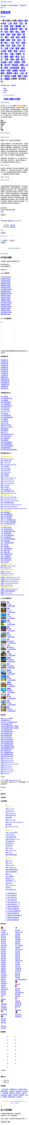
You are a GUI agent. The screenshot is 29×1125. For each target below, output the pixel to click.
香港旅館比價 (4, 367)
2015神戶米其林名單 (11, 897)
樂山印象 (3, 974)
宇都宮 (18, 54)
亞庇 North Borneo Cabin (7, 760)
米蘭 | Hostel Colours (6, 571)
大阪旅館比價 (4, 362)
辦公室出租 (4, 1095)
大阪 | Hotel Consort (6, 472)
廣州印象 (3, 936)
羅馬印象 (17, 1006)
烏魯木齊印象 (4, 989)
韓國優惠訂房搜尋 (6, 283)
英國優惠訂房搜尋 (6, 299)
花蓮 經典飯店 (4, 440)
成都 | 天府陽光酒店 (6, 560)
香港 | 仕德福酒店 (5, 512)
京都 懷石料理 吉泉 (10, 815)
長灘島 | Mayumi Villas (6, 593)
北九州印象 (18, 979)
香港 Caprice (8, 852)
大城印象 (3, 1022)
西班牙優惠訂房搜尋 (6, 306)
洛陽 (13, 34)
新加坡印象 (4, 1014)
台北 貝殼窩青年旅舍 (6, 724)
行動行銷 (11, 1093)
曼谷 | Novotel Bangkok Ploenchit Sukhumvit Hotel (13, 508)
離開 (9, 1121)
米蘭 (8, 70)
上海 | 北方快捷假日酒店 (7, 535)
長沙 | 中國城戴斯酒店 (7, 548)
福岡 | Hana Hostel (5, 485)
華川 (6, 43)
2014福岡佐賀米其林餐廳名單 (13, 915)
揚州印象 (3, 951)
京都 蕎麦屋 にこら (10, 880)
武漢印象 (3, 968)
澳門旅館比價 (4, 369)
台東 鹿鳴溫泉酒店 (6, 447)
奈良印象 (17, 957)
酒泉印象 (3, 985)
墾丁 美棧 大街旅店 (6, 436)
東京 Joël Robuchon (10, 813)
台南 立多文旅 (4, 423)
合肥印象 (3, 955)
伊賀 (2, 46)
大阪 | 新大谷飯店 (5, 470)
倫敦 (22, 65)
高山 (23, 59)
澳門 (26, 21)
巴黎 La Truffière (9, 865)
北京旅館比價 (4, 375)
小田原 (3, 51)
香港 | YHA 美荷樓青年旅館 (8, 520)
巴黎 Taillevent (9, 848)
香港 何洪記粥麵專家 (11, 871)
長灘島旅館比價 (5, 379)
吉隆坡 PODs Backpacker (7, 762)
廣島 (6, 57)
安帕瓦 (7, 76)
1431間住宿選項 (11, 704)
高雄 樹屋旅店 (4, 430)
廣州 (12, 32)
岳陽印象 (3, 964)
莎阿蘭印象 (4, 1007)
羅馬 (2, 73)
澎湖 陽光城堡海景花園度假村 (9, 449)
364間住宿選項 (11, 692)
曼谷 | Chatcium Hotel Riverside (9, 497)
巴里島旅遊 (18, 1091)
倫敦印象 (17, 984)
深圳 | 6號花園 (4, 544)
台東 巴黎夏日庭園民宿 (7, 446)
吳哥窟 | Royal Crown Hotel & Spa (9, 581)
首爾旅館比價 (4, 377)
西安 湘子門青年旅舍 (6, 737)
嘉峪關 (18, 26)
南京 (15, 23)
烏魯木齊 (13, 29)
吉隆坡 (17, 62)
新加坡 (15, 65)
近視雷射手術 (13, 1089)
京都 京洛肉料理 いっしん (12, 839)
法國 (9, 703)
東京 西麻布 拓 (9, 843)
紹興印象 (3, 958)
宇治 (19, 46)
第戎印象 (17, 994)
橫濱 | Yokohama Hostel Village (8, 464)
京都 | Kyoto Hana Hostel (7, 479)
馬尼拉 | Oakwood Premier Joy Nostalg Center (12, 594)
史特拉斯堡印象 (19, 992)
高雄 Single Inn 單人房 (6, 427)
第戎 (23, 68)
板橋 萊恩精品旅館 (6, 402)
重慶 (2, 40)
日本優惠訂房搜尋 (6, 282)
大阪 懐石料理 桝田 (10, 837)
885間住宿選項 (11, 661)
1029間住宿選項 (11, 655)
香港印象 (3, 991)
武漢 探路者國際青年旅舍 (8, 747)
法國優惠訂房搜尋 (6, 301)
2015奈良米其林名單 (11, 900)
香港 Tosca (8, 874)
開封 (19, 34)
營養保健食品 (11, 1097)
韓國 (9, 653)
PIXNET (7, 1101)
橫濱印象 (17, 936)
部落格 (5, 90)
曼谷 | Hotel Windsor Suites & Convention (11, 504)
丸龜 (12, 54)
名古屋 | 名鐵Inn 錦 (6, 489)
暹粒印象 (3, 1028)
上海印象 (3, 932)
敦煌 (6, 29)
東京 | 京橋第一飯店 (6, 460)
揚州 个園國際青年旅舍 (7, 752)
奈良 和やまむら (9, 811)
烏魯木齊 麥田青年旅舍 (7, 741)
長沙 (19, 40)
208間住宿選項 (11, 667)
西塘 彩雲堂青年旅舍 (6, 735)
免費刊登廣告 (4, 1091)
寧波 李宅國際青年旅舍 (7, 754)
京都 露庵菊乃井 (9, 841)
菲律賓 (10, 690)
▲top (2, 230)
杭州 (4, 23)
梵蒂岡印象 (18, 1010)
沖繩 (12, 59)
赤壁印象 (3, 966)
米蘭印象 (17, 1001)
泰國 (9, 678)
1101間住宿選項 (11, 649)
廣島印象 (17, 974)
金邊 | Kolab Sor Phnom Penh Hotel (10, 583)
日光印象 (17, 966)
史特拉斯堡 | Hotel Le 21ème (8, 565)
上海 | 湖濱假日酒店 (6, 533)
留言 (12, 220)
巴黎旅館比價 (4, 388)
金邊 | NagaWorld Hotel (7, 585)
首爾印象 (3, 999)
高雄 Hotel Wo (4, 432)
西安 (12, 26)
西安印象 (3, 981)
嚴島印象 (17, 976)
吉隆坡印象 (4, 1004)
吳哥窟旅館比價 (5, 384)
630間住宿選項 (11, 606)
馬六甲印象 (4, 1009)
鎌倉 (23, 48)
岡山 (6, 54)
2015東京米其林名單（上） (12, 902)
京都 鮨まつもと (9, 878)
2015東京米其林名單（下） (12, 904)
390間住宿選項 (11, 674)
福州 (21, 29)
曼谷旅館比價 (4, 371)
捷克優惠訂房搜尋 (6, 310)
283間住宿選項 (11, 624)
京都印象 (17, 958)
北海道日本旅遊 (22, 1089)
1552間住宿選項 (11, 680)
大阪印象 (17, 947)
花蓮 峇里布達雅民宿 (6, 442)
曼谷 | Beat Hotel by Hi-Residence (9, 506)
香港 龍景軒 (8, 817)
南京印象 (3, 947)
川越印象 (17, 934)
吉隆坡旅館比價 (5, 381)
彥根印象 (17, 943)
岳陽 (23, 32)
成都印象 (3, 972)
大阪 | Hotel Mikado (6, 468)
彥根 (15, 51)
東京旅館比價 (4, 363)
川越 (6, 48)
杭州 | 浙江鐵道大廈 (6, 537)
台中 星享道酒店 (5, 409)
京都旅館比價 (4, 360)
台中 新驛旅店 (4, 419)
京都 (13, 46)
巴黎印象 (17, 988)
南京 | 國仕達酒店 (5, 541)
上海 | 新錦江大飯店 (6, 527)
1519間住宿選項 (11, 698)
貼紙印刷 (19, 1097)
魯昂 (6, 68)
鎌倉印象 (17, 938)
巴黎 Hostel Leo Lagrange (7, 769)
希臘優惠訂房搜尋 (6, 308)
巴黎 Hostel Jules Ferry (6, 767)
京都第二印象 (19, 960)
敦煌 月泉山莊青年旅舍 (7, 739)
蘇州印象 (3, 949)
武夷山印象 (4, 945)
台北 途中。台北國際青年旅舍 (9, 722)
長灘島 (7, 79)
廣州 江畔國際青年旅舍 (7, 745)
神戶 (18, 43)
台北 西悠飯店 (4, 396)
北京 (21, 23)
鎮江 (7, 37)
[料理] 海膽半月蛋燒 (12, 99)
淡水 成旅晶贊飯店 (6, 404)
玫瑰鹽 (10, 1095)
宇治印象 (17, 962)
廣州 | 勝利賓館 (5, 546)
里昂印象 (17, 996)
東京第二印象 (19, 932)
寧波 (18, 37)
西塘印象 (3, 962)
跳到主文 (3, 16)
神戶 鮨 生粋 (8, 846)
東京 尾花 (8, 887)
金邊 (14, 76)
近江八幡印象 (19, 945)
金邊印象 (3, 1026)
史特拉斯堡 (14, 68)
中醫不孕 (24, 1093)
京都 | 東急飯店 (5, 474)
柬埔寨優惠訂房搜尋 (6, 293)
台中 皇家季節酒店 (6, 415)
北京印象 (3, 930)
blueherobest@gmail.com (14, 780)
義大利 (10, 709)
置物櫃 (5, 1097)
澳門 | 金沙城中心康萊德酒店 (8, 521)
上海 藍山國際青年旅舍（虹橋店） (10, 728)
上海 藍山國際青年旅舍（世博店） (10, 726)
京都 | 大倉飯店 (5, 476)
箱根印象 (17, 941)
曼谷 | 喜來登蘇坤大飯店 (7, 502)
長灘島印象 (18, 1016)
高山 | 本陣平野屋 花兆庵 (7, 491)
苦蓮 (2, 211)
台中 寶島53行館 (5, 408)
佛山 (17, 32)
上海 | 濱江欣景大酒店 (7, 529)
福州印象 (3, 941)
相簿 (5, 88)
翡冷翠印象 (18, 1004)
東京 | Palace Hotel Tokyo (7, 458)
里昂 (2, 70)
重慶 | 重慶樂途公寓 (6, 558)
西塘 (6, 26)
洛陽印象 (3, 977)
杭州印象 (3, 957)
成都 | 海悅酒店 (5, 561)
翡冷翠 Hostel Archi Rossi (7, 573)
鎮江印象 (3, 953)
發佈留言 (3, 242)
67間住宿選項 (10, 637)
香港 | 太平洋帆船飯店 (7, 516)
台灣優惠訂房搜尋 (6, 278)
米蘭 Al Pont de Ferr (10, 867)
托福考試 (15, 1095)
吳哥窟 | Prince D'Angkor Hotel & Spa (10, 579)
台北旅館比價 (4, 365)
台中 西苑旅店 (4, 413)
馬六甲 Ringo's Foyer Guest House (9, 764)
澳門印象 (3, 993)
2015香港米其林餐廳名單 (12, 917)
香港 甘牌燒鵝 (9, 876)
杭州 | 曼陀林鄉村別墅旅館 (8, 539)
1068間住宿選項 (11, 711)
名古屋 (3, 62)
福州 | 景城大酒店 (5, 552)
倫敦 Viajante (8, 860)
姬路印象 (17, 955)
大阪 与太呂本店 (9, 834)
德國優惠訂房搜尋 (6, 304)
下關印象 (17, 977)
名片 (5, 92)
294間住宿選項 (11, 612)
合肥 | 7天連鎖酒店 (6, 556)
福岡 (12, 57)
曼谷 (16, 73)
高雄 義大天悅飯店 (6, 425)
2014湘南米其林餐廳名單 (12, 908)
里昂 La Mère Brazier (10, 850)
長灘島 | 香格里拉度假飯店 (8, 591)
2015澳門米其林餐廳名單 (12, 920)
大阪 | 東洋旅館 (5, 466)
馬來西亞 (11, 659)
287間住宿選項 (11, 618)
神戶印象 (17, 951)
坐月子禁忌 (5, 1089)
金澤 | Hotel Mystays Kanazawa (9, 493)
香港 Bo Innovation (10, 820)
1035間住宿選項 (11, 643)
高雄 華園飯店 (4, 428)
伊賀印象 (17, 953)
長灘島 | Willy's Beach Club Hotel (9, 589)
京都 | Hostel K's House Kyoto (8, 477)
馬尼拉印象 (18, 1014)
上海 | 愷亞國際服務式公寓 (8, 531)
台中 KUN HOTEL (6, 411)
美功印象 (3, 1020)
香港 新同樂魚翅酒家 (11, 854)
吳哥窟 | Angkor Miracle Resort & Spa (10, 577)
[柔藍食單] (1, 790)
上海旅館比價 (4, 373)
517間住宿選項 (11, 686)
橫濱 (17, 48)
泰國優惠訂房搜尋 (6, 291)
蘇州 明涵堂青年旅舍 (6, 733)
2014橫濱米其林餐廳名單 (12, 906)
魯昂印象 (17, 990)
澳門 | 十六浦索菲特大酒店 (8, 523)
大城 (22, 73)
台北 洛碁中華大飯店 (6, 398)
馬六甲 (7, 65)
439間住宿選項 (11, 630)
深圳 (13, 40)
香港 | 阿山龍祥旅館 (6, 518)
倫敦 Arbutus (8, 863)
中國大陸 (11, 641)
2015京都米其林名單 (11, 893)
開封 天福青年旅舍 (6, 750)
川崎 (12, 48)
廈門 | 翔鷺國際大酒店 (7, 554)
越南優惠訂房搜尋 (6, 295)
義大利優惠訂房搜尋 (6, 302)
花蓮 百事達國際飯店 (6, 444)
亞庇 (10, 62)
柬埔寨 (10, 684)
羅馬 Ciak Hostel (5, 773)
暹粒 (19, 76)
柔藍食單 (6, 12)
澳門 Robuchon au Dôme (11, 826)
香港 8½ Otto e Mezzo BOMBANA (14, 822)
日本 (9, 604)
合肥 (12, 37)
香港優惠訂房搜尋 (6, 285)
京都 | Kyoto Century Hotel (7, 481)
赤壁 (8, 34)
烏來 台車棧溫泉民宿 (6, 406)
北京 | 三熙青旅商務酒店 (7, 543)
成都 (8, 40)
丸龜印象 (17, 964)
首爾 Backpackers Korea (7, 758)
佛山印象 (3, 938)
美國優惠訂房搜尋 (6, 314)
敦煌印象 (3, 987)
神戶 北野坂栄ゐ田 (10, 889)
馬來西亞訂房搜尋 (6, 297)
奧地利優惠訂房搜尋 (6, 312)
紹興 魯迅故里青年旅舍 (7, 756)
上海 (10, 23)
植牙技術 (11, 1091)
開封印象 (3, 979)
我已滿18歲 (3, 1121)
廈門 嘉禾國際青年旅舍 (7, 743)
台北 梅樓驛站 (4, 400)
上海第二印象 (4, 934)
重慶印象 (3, 970)
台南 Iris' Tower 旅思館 (7, 718)
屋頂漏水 (17, 1093)
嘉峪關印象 (4, 983)
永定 (6, 32)
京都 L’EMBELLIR (10, 885)
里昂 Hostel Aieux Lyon (7, 771)
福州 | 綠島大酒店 (5, 550)
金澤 (17, 59)
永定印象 (3, 943)
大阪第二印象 (19, 949)
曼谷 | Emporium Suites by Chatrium (10, 500)
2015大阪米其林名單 (11, 895)
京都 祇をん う (9, 883)
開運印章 (21, 1095)
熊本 (17, 57)
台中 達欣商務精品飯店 (7, 417)
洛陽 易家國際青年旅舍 (7, 748)
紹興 (23, 37)
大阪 (12, 43)
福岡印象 (24, 979)
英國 (9, 696)
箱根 (10, 51)
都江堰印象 (4, 976)
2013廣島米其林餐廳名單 (12, 913)
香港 (20, 21)
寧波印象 (3, 960)
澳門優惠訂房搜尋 (6, 287)
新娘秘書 (5, 1093)
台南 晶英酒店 (4, 421)
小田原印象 (18, 939)
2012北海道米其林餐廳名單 (12, 911)
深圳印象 (3, 994)
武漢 (2, 34)
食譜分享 (12, 225)
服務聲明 (17, 1103)
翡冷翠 (22, 70)
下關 (6, 59)
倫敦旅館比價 (4, 386)
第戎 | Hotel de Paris (6, 567)
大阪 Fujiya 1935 (9, 808)
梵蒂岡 (9, 73)
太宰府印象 (18, 970)
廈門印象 (3, 939)
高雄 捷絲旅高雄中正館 (7, 434)
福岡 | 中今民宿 (5, 487)
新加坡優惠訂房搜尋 (6, 289)
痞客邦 (9, 220)
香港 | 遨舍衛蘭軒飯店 (7, 514)
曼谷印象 (3, 1019)
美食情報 (13, 85)
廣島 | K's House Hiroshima (7, 483)
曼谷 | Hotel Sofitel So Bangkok (9, 499)
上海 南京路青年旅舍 (6, 729)
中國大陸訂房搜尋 (6, 280)
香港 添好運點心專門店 (11, 869)
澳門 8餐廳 (8, 824)
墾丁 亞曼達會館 (5, 438)
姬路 (23, 43)
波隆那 (15, 70)
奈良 (8, 46)
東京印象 (17, 930)
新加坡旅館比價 (5, 382)
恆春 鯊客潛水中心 (6, 720)
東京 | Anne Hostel (5, 462)
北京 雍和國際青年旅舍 (7, 731)
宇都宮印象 (18, 968)
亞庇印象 (3, 1006)
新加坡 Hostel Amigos (6, 766)
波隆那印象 (18, 1003)
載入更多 (3, 233)
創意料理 (12, 227)
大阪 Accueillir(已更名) (11, 832)
